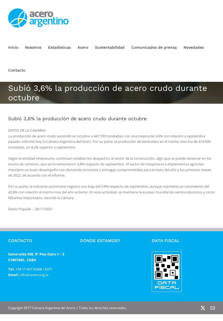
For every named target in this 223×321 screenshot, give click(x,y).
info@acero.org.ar (34, 274)
